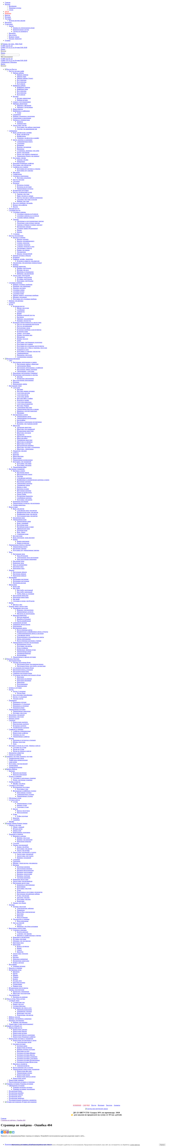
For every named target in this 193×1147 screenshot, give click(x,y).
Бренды (7, 15)
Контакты (8, 22)
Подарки (8, 17)
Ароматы (117, 1105)
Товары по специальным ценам (23, 28)
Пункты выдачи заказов (17, 20)
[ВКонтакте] (2, 1132)
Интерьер (101, 1105)
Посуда (93, 1105)
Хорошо (162, 1144)
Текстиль (109, 1105)
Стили (11, 10)
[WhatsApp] (10, 1132)
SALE (7, 11)
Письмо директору (15, 38)
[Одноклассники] (5, 1132)
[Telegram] (13, 1132)
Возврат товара (14, 37)
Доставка (8, 19)
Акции (11, 26)
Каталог (7, 4)
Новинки (8, 13)
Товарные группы (15, 8)
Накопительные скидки (21, 29)
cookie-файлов (135, 1145)
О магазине (9, 24)
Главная (7, 2)
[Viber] (7, 1132)
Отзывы (7, 40)
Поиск (3, 49)
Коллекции (12, 6)
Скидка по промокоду (20, 31)
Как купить (13, 35)
